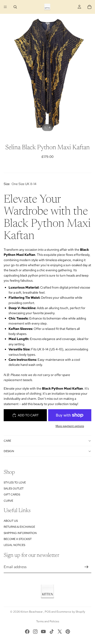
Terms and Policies (47, 621)
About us (11, 521)
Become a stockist (18, 539)
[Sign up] (86, 567)
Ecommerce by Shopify (70, 612)
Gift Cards (12, 495)
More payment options (70, 426)
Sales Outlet (14, 488)
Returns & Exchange (19, 527)
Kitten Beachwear (32, 612)
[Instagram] (35, 631)
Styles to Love (15, 482)
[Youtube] (43, 631)
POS (47, 612)
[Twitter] (59, 631)
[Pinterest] (68, 631)
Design (9, 451)
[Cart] (89, 7)
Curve (8, 501)
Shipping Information (20, 533)
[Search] (15, 7)
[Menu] (5, 7)
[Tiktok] (51, 631)
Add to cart (28, 415)
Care (7, 441)
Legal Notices (14, 545)
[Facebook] (27, 631)
